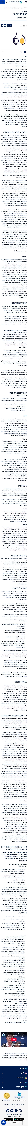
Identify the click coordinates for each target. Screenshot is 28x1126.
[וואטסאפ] (8, 25)
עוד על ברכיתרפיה (22, 584)
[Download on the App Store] (8, 1119)
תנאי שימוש (21, 1104)
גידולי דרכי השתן (19, 312)
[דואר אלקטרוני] (10, 25)
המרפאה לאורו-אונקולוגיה (16, 1055)
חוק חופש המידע (16, 1107)
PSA (5, 143)
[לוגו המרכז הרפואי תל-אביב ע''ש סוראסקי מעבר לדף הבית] (15, 2)
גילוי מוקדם (6, 135)
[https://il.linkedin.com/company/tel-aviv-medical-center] (20, 1110)
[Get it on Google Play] (19, 1119)
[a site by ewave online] (14, 1122)
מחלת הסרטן (23, 92)
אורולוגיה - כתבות (18, 8)
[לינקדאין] (5, 25)
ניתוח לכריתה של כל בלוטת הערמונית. (15, 404)
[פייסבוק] (2, 25)
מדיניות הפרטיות (14, 1104)
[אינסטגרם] (7, 1110)
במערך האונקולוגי (9, 312)
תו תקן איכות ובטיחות (6, 1100)
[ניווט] (26, 2)
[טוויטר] (11, 1110)
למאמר (25, 1022)
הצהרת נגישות (7, 1104)
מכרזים (10, 1107)
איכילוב (25, 8)
